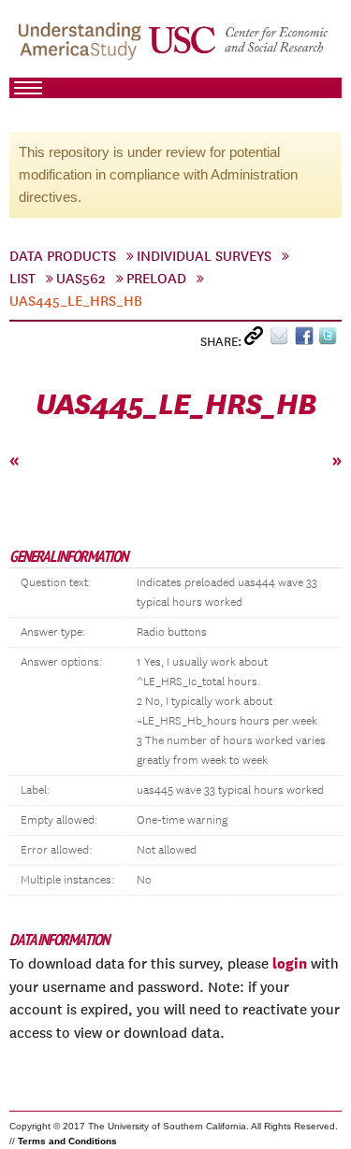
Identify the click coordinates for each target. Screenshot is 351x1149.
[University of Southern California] (239, 47)
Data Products (62, 256)
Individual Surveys (204, 256)
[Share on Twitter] (330, 340)
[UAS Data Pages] (82, 47)
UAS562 (81, 278)
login (289, 963)
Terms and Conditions (67, 1141)
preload (156, 278)
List (22, 278)
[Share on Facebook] (306, 340)
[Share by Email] (282, 340)
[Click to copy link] (257, 340)
